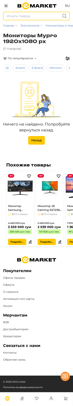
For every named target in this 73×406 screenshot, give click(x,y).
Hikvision (55, 68)
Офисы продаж (14, 278)
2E (7, 68)
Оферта (8, 285)
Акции (7, 306)
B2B (6, 322)
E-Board (37, 68)
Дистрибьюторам (15, 329)
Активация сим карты (18, 299)
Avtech (20, 68)
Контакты (10, 352)
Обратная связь (14, 359)
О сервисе (10, 292)
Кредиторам (12, 336)
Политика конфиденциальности (23, 387)
